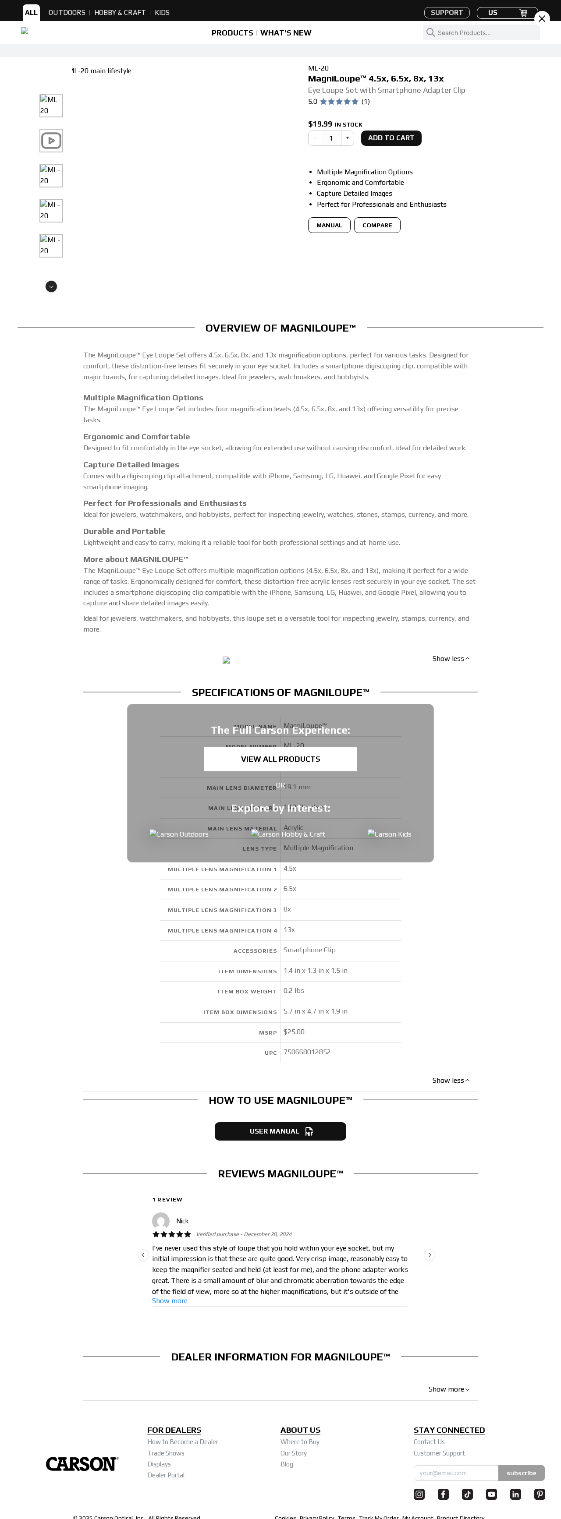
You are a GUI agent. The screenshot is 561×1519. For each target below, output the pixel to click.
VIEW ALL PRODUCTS (280, 758)
